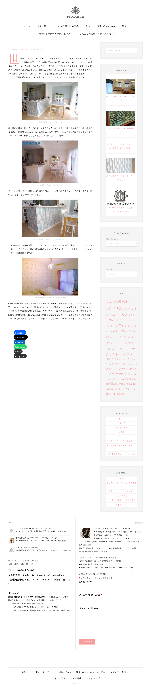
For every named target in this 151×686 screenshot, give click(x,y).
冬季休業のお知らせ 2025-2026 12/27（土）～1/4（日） (36, 538)
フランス (120, 363)
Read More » (64, 531)
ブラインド (112, 368)
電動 (123, 394)
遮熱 (118, 394)
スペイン (123, 337)
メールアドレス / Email (90, 594)
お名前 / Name (86, 581)
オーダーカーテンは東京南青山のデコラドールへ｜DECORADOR (75, 12)
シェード (112, 336)
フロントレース (131, 364)
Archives (110, 269)
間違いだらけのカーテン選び (122, 441)
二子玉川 (126, 378)
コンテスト (117, 331)
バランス (129, 354)
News (10, 523)
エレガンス (115, 320)
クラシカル (123, 325)
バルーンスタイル (114, 358)
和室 (108, 383)
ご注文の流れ (121, 423)
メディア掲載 (116, 374)
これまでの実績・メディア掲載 (121, 454)
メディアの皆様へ (121, 496)
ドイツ (127, 348)
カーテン (39, 49)
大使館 (120, 383)
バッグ (121, 355)
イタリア (126, 309)
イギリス (115, 308)
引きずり (115, 389)
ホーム (122, 419)
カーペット (128, 320)
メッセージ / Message (90, 608)
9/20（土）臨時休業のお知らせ (27, 547)
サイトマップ (121, 505)
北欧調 (134, 379)
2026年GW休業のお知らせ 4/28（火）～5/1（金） (34, 528)
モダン (128, 374)
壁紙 (113, 384)
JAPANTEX (110, 302)
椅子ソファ (126, 389)
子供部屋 (128, 383)
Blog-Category (113, 239)
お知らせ (122, 301)
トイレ (120, 348)
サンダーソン (128, 330)
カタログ (121, 437)
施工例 (122, 432)
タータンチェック (119, 343)
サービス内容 (121, 428)
